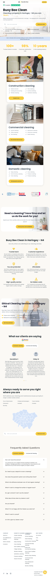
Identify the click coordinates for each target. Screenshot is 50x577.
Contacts (5, 544)
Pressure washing (18, 556)
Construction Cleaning (30, 541)
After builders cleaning (19, 546)
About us (5, 535)
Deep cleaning (17, 541)
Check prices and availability (25, 226)
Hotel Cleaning (28, 538)
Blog (37, 540)
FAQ (37, 537)
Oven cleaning (17, 544)
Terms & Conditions (38, 575)
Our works (38, 535)
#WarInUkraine (24, 39)
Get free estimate (8, 323)
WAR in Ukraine (6, 541)
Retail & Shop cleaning (30, 555)
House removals (18, 558)
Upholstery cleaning (19, 554)
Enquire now (16, 98)
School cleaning (29, 536)
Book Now (44, 2)
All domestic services (16, 181)
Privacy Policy (37, 573)
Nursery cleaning (29, 565)
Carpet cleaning (18, 535)
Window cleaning (18, 551)
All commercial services (16, 139)
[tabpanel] (14, 365)
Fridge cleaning (17, 549)
